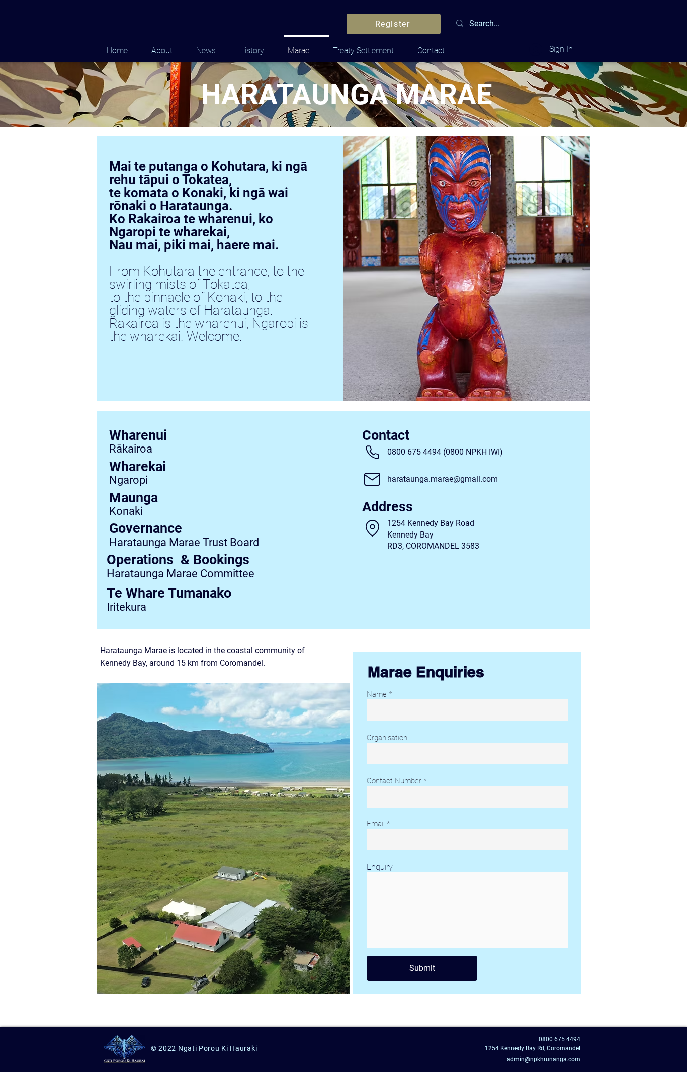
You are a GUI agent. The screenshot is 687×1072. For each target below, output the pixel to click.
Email (376, 824)
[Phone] (372, 452)
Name (377, 694)
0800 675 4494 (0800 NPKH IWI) (445, 452)
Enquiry (380, 867)
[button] (372, 528)
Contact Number (394, 781)
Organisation (387, 738)
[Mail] (372, 479)
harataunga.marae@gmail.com (442, 479)
